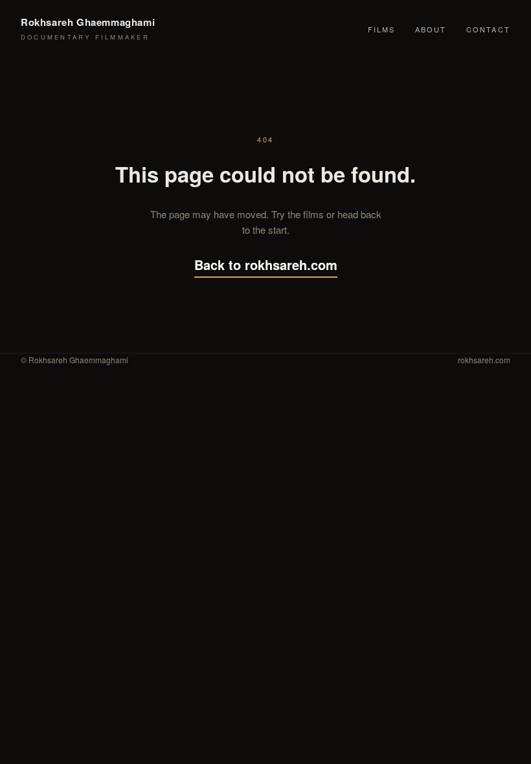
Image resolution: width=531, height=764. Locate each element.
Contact (488, 29)
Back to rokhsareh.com (265, 264)
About (431, 29)
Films (382, 29)
